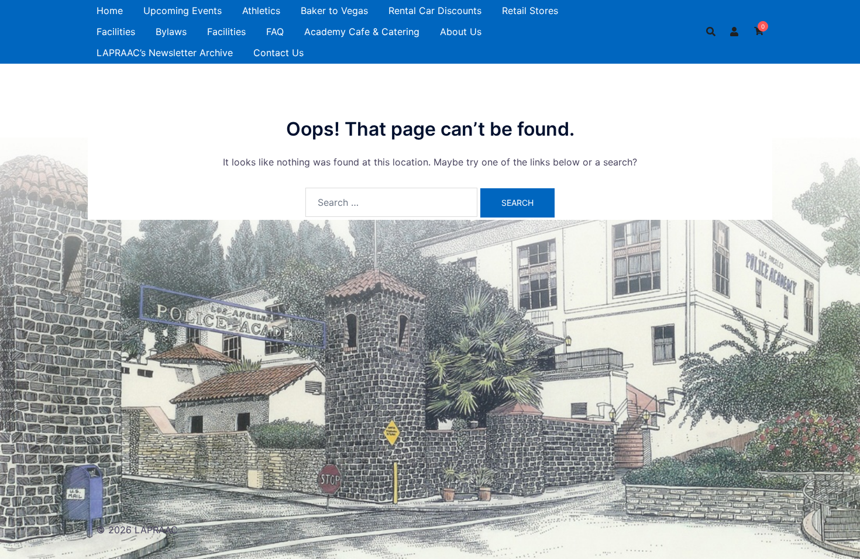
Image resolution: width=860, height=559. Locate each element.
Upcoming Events (182, 10)
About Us (460, 31)
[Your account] (734, 31)
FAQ (275, 31)
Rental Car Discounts (434, 10)
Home (110, 10)
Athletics (261, 10)
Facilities (116, 31)
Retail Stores (530, 10)
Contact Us (278, 52)
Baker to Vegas (334, 10)
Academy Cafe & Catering (361, 31)
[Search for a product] (710, 31)
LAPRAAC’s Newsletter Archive (165, 52)
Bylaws (171, 31)
